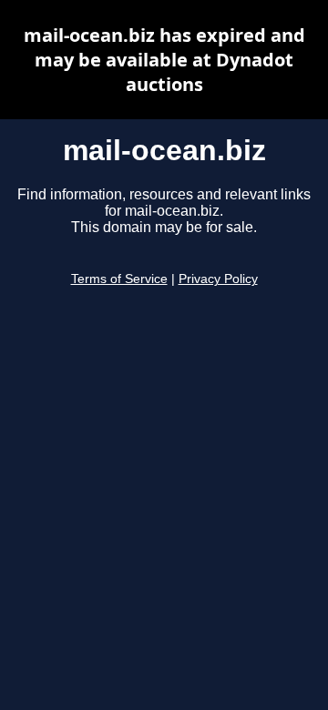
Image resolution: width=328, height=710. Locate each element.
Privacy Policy (218, 279)
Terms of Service (119, 279)
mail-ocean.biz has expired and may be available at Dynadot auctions (164, 59)
